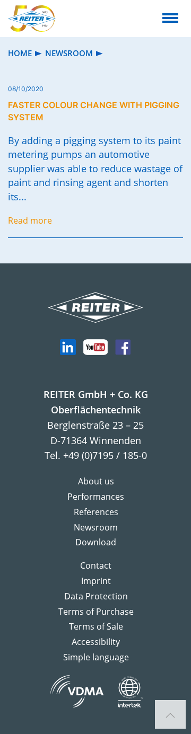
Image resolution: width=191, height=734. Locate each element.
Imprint (96, 581)
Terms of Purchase (96, 611)
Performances (95, 496)
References (96, 512)
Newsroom (96, 527)
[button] (170, 715)
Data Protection (96, 596)
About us (96, 481)
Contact (95, 565)
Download (95, 542)
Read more (30, 220)
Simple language (96, 657)
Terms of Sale (96, 626)
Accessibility (96, 642)
